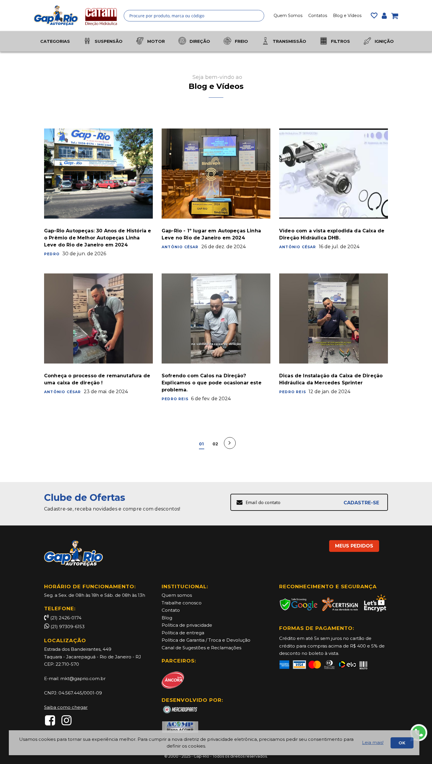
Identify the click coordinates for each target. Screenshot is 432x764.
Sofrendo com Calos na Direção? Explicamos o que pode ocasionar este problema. (212, 383)
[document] (214, 742)
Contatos (317, 15)
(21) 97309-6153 (68, 626)
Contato (171, 610)
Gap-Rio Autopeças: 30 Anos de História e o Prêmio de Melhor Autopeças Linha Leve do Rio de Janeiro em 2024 (97, 238)
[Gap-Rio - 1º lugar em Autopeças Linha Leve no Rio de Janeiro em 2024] (216, 174)
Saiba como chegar (66, 707)
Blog (167, 618)
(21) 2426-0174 (65, 618)
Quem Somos (288, 15)
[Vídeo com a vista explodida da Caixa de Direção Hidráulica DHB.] (333, 174)
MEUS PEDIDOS (354, 546)
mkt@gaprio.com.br (83, 678)
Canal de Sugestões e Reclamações (201, 647)
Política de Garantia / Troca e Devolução (206, 640)
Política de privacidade (187, 625)
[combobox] (194, 15)
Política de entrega (183, 632)
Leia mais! (373, 742)
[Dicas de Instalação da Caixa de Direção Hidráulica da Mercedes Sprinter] (333, 318)
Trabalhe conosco (182, 603)
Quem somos (177, 595)
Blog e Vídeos (347, 15)
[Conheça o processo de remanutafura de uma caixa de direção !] (98, 318)
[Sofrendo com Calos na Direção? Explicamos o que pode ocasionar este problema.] (216, 318)
